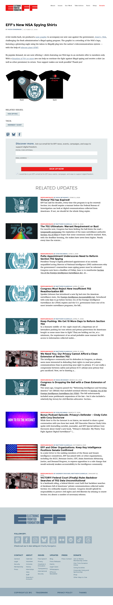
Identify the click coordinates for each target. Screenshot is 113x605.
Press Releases (55, 561)
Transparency (43, 568)
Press (16, 569)
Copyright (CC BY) (23, 593)
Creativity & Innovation (42, 565)
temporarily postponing (51, 232)
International (42, 571)
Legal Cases (54, 566)
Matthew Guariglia (64, 224)
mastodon (17, 539)
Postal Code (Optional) (24, 150)
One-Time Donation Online (80, 564)
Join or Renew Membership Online (80, 559)
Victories (29, 564)
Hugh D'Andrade (15, 29)
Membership (18, 566)
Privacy (40, 561)
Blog (51, 559)
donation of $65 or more (23, 58)
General (17, 559)
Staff (27, 574)
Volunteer (29, 561)
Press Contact (67, 559)
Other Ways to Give (80, 577)
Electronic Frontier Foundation (21, 8)
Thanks (83, 593)
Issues (60, 5)
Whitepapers (54, 569)
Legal (16, 561)
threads (88, 539)
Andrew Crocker (63, 473)
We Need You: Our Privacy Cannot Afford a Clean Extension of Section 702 (69, 355)
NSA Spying (13, 114)
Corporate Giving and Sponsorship (81, 571)
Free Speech (42, 559)
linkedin (70, 539)
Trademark (42, 593)
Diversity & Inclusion (29, 578)
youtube (52, 539)
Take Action (79, 5)
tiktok (79, 539)
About (53, 5)
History (28, 566)
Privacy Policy (64, 593)
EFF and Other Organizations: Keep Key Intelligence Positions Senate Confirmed (70, 449)
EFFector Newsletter (53, 573)
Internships (30, 569)
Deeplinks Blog (46, 197)
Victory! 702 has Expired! (55, 199)
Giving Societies (79, 567)
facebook (26, 539)
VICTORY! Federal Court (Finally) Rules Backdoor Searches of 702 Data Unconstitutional (68, 479)
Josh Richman (61, 254)
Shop (95, 5)
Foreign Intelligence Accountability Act (78, 297)
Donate (102, 5)
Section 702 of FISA (49, 235)
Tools (88, 5)
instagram (35, 539)
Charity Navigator (48, 546)
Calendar (29, 559)
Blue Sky (44, 539)
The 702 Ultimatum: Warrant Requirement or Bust (69, 226)
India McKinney (62, 197)
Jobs (27, 572)
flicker (61, 539)
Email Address (21, 158)
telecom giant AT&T (29, 47)
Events (52, 564)
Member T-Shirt (15, 125)
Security (17, 564)
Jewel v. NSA (100, 37)
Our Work (68, 5)
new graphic (41, 37)
